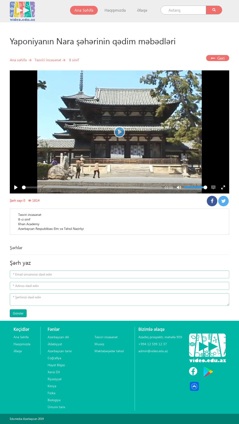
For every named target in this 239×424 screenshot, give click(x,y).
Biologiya (54, 400)
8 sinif (74, 59)
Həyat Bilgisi (56, 365)
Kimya (52, 386)
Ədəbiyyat (55, 344)
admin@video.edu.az (153, 351)
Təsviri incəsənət (48, 59)
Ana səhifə (18, 59)
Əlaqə (142, 10)
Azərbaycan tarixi (60, 351)
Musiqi (99, 344)
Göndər (18, 313)
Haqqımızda (115, 10)
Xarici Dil (54, 372)
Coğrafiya (54, 358)
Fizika (51, 393)
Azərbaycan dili (58, 337)
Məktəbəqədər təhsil (109, 351)
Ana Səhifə (86, 10)
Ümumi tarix (56, 407)
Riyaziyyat (55, 379)
